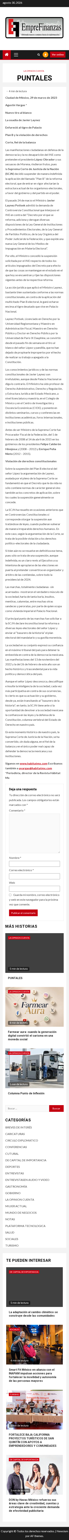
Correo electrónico (21, 870)
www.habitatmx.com (33, 763)
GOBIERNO (13, 1193)
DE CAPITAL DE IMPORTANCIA (25, 1160)
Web (12, 882)
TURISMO (12, 1245)
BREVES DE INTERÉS (18, 1127)
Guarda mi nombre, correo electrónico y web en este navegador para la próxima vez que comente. (34, 899)
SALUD (9, 1232)
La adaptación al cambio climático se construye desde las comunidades (33, 1314)
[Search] (38, 54)
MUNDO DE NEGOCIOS (21, 1212)
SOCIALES (11, 1239)
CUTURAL (12, 1153)
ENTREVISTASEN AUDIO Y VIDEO (27, 1179)
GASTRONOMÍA (16, 1186)
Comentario (17, 810)
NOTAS (10, 1219)
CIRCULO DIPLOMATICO (21, 1140)
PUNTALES (15, 978)
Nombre (15, 857)
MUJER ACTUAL (16, 1206)
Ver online (58, 54)
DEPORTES (12, 1166)
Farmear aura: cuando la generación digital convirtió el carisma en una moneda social (32, 1035)
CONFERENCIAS (16, 1147)
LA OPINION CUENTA (34, 71)
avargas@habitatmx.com (35, 768)
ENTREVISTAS (14, 1173)
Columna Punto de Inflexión (26, 1093)
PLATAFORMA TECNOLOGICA (25, 1225)
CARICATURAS (15, 1133)
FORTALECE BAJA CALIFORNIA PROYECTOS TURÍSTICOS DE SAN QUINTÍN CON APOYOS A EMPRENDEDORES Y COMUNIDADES (32, 1440)
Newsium (62, 1531)
